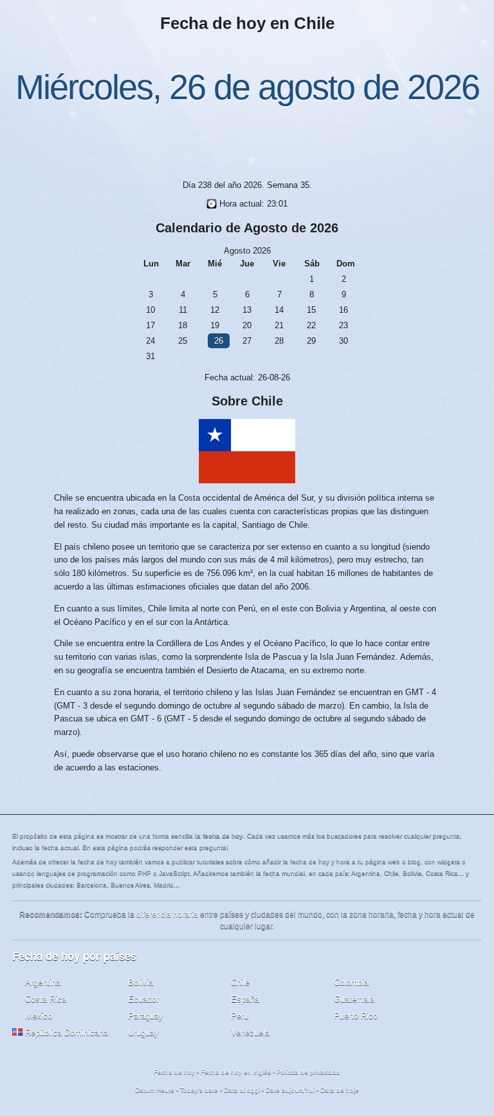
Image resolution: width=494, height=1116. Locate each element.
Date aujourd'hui (290, 1089)
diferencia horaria (167, 914)
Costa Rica (45, 999)
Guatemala (354, 999)
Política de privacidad (308, 1071)
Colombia (351, 982)
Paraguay (145, 1016)
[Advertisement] (247, 140)
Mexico (38, 1016)
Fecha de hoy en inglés (236, 1071)
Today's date (199, 1089)
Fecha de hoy (174, 1071)
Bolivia (140, 982)
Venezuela (250, 1032)
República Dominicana (66, 1032)
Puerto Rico (356, 1016)
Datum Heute (154, 1089)
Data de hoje (339, 1089)
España (245, 999)
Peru (239, 1016)
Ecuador (143, 999)
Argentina (42, 982)
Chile (240, 982)
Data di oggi (242, 1089)
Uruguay (143, 1032)
